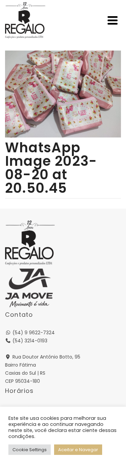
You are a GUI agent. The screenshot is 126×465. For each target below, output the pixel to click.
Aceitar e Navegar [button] (78, 449)
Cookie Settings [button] (29, 449)
